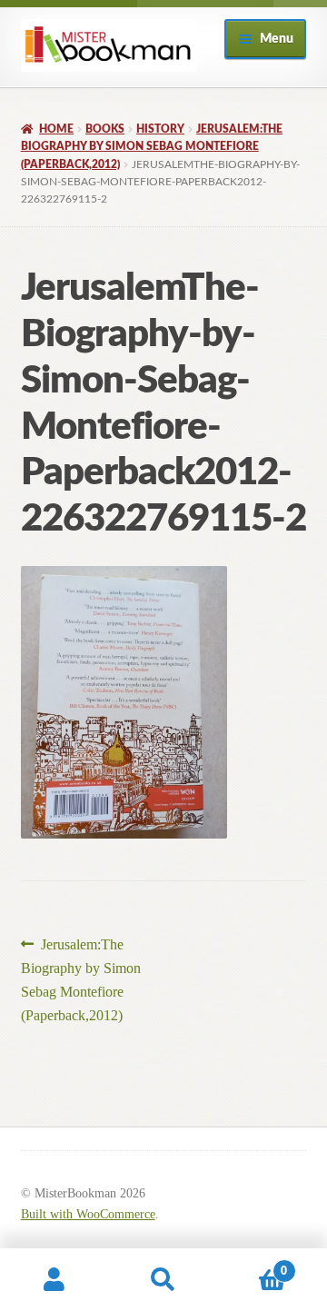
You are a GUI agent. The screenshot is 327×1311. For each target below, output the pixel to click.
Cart (252, 1264)
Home (56, 129)
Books (104, 129)
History (160, 129)
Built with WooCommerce (88, 1214)
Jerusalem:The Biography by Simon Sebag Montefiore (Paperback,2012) (151, 147)
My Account (54, 1280)
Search (163, 1280)
